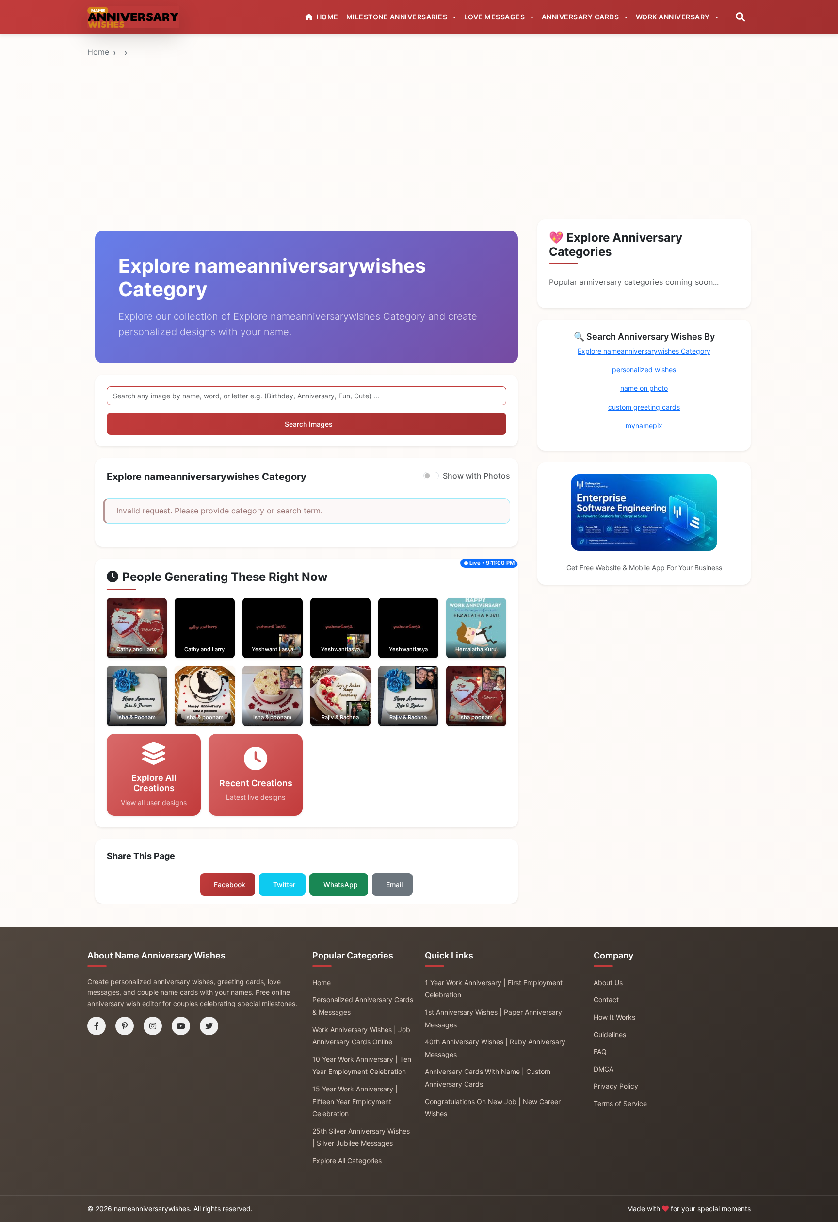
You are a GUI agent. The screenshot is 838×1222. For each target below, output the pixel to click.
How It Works (614, 1017)
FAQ (600, 1051)
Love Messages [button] (495, 17)
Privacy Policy (616, 1086)
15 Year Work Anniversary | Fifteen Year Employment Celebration (355, 1101)
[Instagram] (153, 1026)
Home (98, 52)
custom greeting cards (644, 407)
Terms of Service (620, 1103)
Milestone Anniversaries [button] (397, 17)
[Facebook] (96, 1026)
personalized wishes (644, 369)
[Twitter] (209, 1026)
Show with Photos (476, 475)
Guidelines (610, 1034)
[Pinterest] (124, 1026)
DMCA (603, 1069)
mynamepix (644, 425)
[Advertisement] (419, 108)
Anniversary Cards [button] (581, 17)
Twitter (284, 884)
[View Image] (123, 637)
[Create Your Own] (150, 637)
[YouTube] (181, 1026)
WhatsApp (340, 884)
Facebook (229, 884)
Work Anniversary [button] (674, 17)
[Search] (740, 17)
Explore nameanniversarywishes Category (644, 351)
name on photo (644, 388)
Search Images (309, 424)
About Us (608, 982)
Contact (606, 999)
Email (394, 884)
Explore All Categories (347, 1160)
